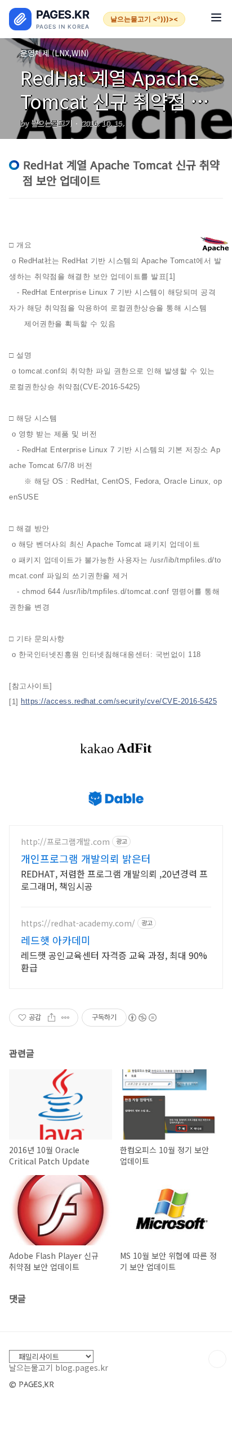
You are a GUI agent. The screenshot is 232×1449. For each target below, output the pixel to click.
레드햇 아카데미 (56, 940)
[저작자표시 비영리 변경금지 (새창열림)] (142, 1017)
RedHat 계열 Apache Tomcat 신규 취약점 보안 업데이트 (114, 101)
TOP (217, 1359)
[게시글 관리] (66, 1017)
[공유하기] (51, 1017)
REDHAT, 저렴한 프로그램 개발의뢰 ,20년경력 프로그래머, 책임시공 (114, 879)
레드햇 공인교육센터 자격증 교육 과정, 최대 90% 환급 (114, 961)
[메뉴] (216, 19)
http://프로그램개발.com (65, 842)
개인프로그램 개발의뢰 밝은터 (86, 858)
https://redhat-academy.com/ (78, 923)
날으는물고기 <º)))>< (144, 19)
